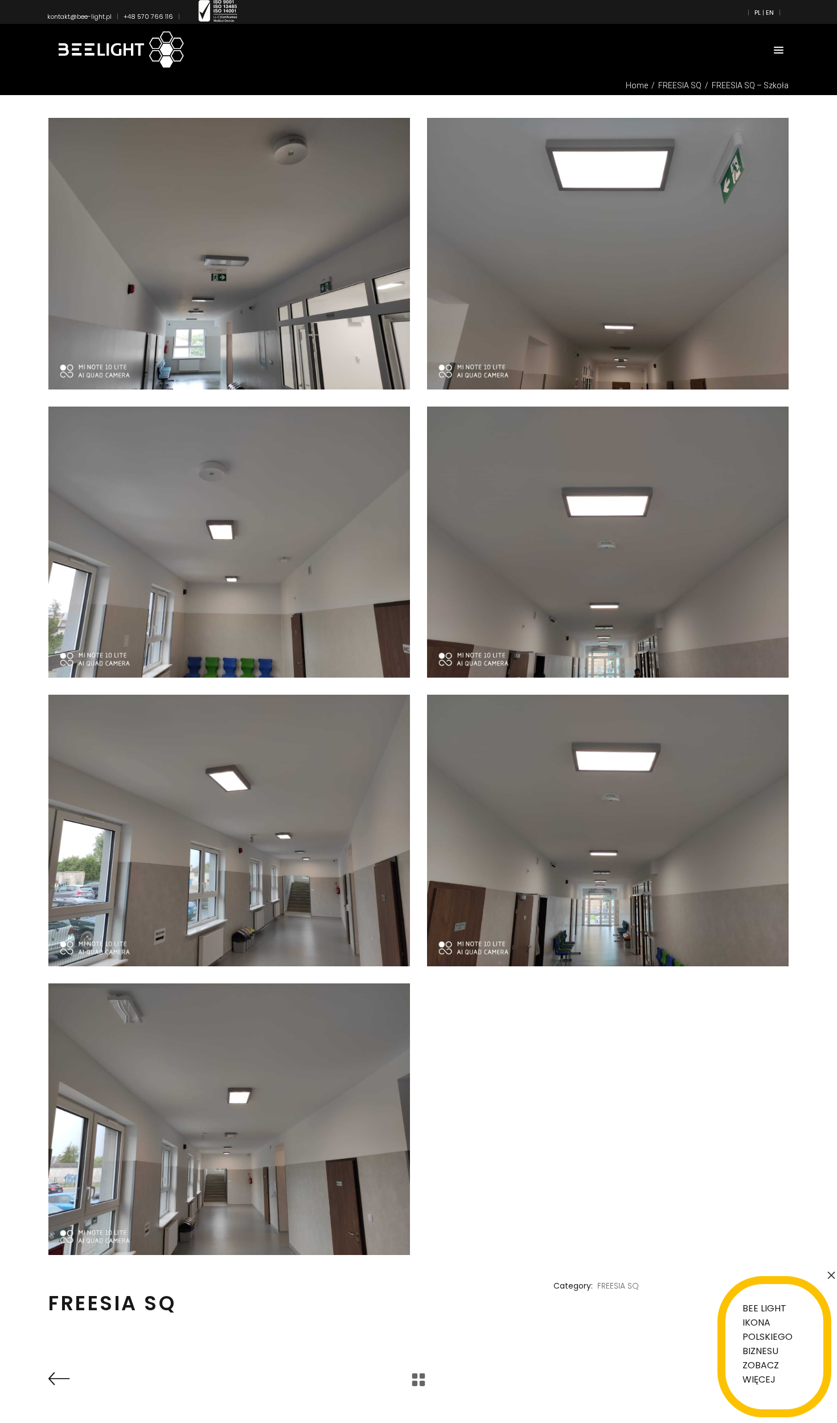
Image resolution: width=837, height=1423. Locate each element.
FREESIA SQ (679, 85)
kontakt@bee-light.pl (79, 16)
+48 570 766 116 (148, 16)
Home (637, 85)
